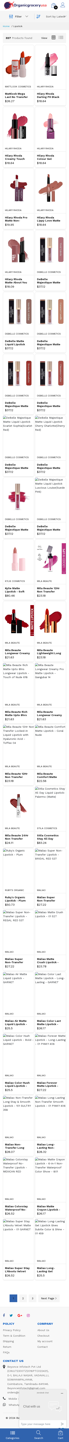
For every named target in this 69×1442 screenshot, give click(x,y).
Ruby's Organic (14, 890)
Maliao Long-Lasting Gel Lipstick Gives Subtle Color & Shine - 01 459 (47, 1269)
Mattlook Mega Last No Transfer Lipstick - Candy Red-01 (16, 95)
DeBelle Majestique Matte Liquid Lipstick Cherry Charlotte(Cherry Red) (48, 466)
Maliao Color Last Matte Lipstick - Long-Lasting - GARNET (49, 1022)
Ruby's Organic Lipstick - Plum (15, 899)
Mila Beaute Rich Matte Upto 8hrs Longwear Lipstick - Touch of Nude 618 (17, 713)
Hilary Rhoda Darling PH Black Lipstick (48, 95)
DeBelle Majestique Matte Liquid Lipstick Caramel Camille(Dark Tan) (49, 343)
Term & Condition (14, 1335)
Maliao (41, 890)
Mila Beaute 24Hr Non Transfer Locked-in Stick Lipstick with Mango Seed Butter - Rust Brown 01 (16, 837)
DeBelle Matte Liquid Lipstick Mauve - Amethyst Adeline (17, 343)
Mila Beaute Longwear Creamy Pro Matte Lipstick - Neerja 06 (17, 652)
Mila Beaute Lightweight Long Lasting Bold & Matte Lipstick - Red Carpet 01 (49, 652)
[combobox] (55, 16)
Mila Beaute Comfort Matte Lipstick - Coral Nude (47, 775)
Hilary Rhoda (45, 86)
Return (7, 1346)
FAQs (6, 1352)
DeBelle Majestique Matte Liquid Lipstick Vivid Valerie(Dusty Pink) (48, 281)
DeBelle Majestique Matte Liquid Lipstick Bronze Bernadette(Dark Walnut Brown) (16, 404)
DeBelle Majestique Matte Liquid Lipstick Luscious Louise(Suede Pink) (48, 528)
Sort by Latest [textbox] (55, 16)
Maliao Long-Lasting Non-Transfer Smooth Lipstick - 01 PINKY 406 (49, 1146)
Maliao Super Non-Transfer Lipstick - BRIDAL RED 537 (48, 899)
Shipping (8, 1341)
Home (6, 26)
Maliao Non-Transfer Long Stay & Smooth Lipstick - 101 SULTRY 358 (15, 1146)
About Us (43, 1330)
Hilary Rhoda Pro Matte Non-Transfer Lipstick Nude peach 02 (16, 219)
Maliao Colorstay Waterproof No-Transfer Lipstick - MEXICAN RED (16, 1208)
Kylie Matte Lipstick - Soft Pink (14, 590)
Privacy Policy (12, 1330)
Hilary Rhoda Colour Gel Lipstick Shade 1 (48, 157)
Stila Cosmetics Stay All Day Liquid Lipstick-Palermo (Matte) (48, 837)
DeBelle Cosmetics (49, 272)
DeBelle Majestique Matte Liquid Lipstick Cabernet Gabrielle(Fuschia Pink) (17, 528)
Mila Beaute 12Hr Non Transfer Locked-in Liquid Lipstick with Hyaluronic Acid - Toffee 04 (16, 775)
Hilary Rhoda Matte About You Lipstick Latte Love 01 (16, 281)
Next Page (47, 1298)
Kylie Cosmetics (15, 581)
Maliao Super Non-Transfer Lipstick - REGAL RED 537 (16, 960)
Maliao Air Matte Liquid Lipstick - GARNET (16, 1022)
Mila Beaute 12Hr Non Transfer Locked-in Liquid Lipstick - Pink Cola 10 (48, 590)
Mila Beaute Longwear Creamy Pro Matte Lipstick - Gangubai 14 (49, 713)
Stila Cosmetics (47, 828)
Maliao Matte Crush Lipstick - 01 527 (48, 960)
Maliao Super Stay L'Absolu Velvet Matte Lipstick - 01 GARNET (17, 1269)
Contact (42, 1346)
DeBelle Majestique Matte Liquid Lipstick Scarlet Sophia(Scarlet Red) (16, 466)
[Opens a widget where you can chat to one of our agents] (43, 1408)
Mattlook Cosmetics (18, 86)
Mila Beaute (44, 581)
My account (45, 1341)
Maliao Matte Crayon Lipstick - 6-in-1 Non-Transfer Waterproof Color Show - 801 (49, 1208)
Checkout (43, 1335)
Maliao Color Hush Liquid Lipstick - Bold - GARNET (17, 1084)
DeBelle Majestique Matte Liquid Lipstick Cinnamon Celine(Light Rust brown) (49, 404)
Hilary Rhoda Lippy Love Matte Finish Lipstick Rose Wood (48, 219)
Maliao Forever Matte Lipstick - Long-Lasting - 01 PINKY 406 (49, 1084)
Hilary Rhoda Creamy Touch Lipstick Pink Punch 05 (15, 157)
